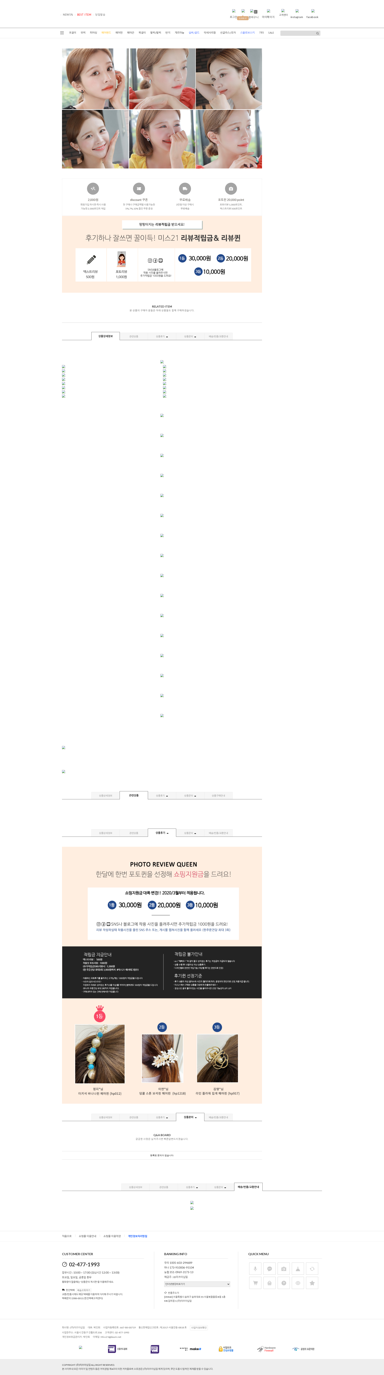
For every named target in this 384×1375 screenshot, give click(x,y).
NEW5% (68, 14)
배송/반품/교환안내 (218, 336)
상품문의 (188, 336)
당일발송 (100, 14)
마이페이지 (268, 17)
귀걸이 (72, 32)
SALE (271, 32)
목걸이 (142, 32)
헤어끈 (130, 32)
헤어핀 (119, 32)
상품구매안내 (218, 795)
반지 (167, 32)
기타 (261, 32)
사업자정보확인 (199, 1327)
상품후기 (160, 336)
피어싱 (93, 32)
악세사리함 (210, 32)
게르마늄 (179, 32)
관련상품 (133, 336)
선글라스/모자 (228, 32)
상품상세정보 (105, 336)
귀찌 (83, 32)
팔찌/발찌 (155, 32)
